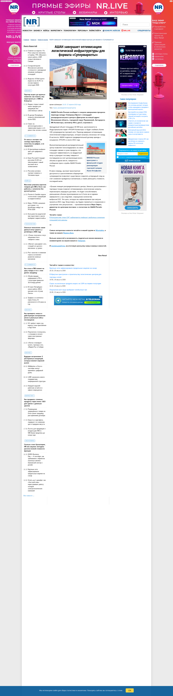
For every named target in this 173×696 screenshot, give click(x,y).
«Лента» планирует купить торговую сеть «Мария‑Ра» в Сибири (35, 345)
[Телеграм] (122, 18)
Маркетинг (56, 30)
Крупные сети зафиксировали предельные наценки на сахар (36, 472)
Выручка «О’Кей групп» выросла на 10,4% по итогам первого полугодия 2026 (36, 82)
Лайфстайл (95, 30)
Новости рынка (43, 40)
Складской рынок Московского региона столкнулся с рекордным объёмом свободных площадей (37, 70)
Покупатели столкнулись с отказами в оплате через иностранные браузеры (37, 335)
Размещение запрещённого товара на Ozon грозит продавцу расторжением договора (36, 412)
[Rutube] (142, 18)
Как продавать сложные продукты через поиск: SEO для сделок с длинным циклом (34, 403)
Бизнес (38, 30)
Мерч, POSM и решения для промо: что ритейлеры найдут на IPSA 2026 (36, 206)
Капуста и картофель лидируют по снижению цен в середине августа (36, 422)
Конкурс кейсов (112, 30)
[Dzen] (134, 18)
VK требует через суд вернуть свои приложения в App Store (37, 325)
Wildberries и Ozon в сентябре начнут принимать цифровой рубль (35, 369)
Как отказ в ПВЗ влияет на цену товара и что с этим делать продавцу (34, 271)
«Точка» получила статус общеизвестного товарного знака (37, 237)
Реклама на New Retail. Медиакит (132, 95)
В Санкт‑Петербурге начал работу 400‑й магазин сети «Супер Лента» (35, 290)
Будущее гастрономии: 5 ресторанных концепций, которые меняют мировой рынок (34, 360)
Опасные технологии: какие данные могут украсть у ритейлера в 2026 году (34, 230)
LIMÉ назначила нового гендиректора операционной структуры (37, 379)
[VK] (126, 18)
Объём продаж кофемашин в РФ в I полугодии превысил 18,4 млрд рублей (36, 279)
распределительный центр (67, 108)
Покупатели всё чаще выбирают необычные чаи (68, 290)
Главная (26, 40)
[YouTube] (138, 18)
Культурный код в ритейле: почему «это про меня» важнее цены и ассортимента (138, 132)
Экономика (29, 440)
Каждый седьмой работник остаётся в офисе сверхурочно (35, 388)
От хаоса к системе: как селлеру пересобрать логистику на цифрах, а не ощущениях (34, 143)
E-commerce (30, 136)
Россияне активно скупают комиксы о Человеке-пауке (35, 173)
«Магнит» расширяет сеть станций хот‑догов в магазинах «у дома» (37, 246)
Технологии (70, 30)
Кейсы (46, 30)
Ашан (55, 108)
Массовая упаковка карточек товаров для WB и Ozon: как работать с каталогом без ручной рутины (35, 188)
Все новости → (29, 496)
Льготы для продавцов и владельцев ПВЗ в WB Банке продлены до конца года (36, 432)
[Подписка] (146, 18)
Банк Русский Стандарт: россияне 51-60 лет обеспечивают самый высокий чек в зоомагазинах (36, 162)
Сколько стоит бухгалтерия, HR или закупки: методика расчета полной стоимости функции (34, 448)
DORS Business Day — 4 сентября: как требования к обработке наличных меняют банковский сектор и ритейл (36, 459)
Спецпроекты (144, 30)
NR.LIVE (127, 30)
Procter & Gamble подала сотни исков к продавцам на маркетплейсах (37, 197)
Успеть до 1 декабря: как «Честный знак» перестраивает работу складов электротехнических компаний (37, 485)
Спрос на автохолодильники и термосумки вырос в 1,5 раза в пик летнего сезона (37, 127)
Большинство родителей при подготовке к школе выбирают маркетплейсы (37, 216)
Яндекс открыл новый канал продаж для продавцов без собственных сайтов (35, 107)
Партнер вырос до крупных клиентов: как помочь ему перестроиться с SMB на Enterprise (34, 98)
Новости (27, 30)
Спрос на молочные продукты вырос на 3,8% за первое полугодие (75, 283)
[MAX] (130, 18)
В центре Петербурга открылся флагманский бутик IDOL (36, 117)
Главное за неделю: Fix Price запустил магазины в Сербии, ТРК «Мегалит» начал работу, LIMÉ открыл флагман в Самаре (37, 56)
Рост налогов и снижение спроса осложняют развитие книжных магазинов (37, 256)
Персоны (83, 30)
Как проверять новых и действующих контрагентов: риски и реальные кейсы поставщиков (35, 317)
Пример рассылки (134, 160)
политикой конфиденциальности (136, 157)
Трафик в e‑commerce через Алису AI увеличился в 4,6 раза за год (37, 301)
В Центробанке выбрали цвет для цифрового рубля (36, 151)
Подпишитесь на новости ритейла (132, 150)
